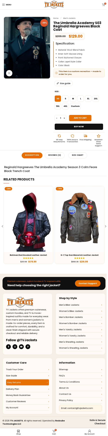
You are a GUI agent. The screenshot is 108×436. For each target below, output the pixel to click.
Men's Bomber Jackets (71, 317)
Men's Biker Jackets (69, 304)
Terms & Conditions (69, 381)
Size (56, 91)
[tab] (32, 155)
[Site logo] (53, 4)
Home (55, 18)
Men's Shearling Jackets (71, 341)
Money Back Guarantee (18, 395)
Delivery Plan (12, 388)
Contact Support (88, 283)
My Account (12, 407)
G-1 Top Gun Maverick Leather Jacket (80, 255)
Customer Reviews (16, 401)
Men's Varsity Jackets (70, 329)
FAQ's (62, 375)
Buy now (79, 126)
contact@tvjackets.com (80, 408)
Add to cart (80, 118)
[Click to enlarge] (9, 73)
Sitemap (63, 369)
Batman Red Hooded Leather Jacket (28, 255)
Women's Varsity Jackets (72, 335)
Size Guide (11, 375)
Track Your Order (14, 369)
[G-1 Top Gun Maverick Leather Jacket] (79, 219)
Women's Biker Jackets (71, 311)
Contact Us (65, 394)
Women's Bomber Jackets (73, 323)
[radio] (58, 98)
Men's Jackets (69, 18)
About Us (64, 387)
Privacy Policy (66, 400)
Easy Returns (14, 382)
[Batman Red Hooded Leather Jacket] (28, 219)
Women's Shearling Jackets (73, 347)
